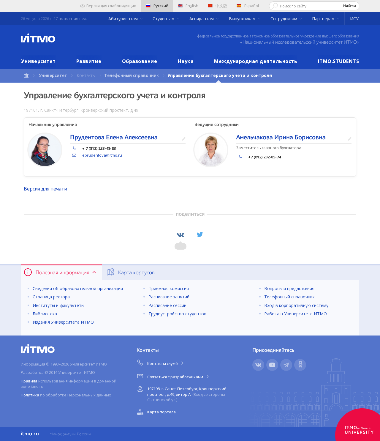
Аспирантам (202, 18)
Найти (349, 5)
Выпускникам (243, 18)
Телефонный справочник (131, 75)
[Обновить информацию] (184, 139)
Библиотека (45, 313)
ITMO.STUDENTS (338, 61)
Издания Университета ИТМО (63, 322)
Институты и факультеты (58, 305)
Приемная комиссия (168, 288)
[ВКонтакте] (180, 235)
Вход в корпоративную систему (296, 305)
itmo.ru (30, 434)
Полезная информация (62, 272)
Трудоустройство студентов (177, 313)
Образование (139, 61)
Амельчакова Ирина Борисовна (281, 137)
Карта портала (161, 412)
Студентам (164, 18)
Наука (186, 61)
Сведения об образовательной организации (78, 288)
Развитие (89, 61)
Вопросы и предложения (289, 288)
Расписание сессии (167, 305)
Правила (29, 381)
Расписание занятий (168, 297)
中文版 (221, 5)
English (192, 5)
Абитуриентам (123, 18)
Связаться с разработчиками (175, 376)
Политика (30, 395)
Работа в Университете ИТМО (295, 313)
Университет (38, 61)
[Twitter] (200, 235)
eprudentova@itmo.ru (102, 155)
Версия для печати (45, 188)
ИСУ (354, 18)
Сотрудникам (284, 18)
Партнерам (324, 18)
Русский (160, 5)
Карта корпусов (136, 272)
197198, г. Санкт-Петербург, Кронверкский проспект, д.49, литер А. (187, 394)
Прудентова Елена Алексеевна (114, 137)
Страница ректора (51, 297)
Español (251, 5)
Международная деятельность (255, 61)
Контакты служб (163, 363)
